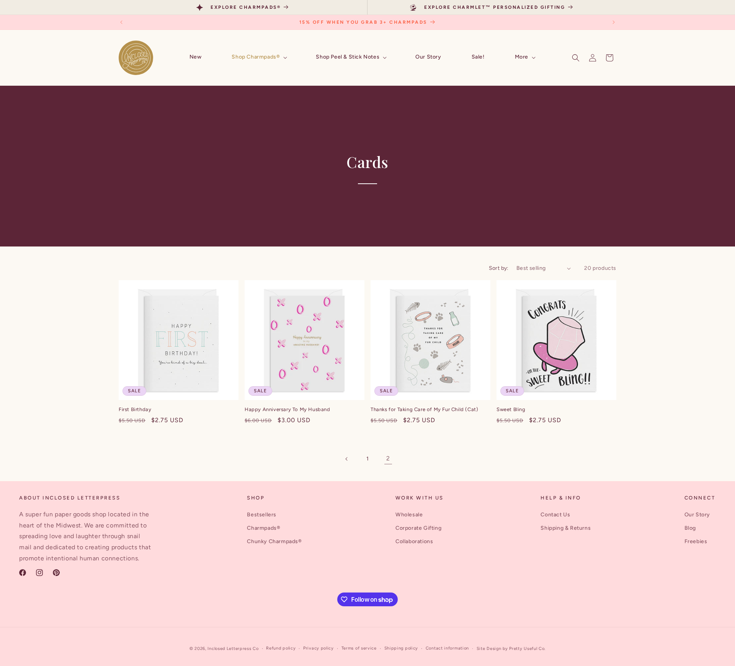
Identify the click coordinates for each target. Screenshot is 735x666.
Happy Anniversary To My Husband (287, 409)
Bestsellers (261, 514)
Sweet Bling (511, 409)
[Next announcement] (613, 22)
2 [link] (388, 458)
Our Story (697, 514)
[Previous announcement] (121, 22)
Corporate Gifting (418, 528)
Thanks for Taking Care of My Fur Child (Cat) (424, 409)
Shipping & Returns (566, 528)
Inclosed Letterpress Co (232, 648)
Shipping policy (401, 648)
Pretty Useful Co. (527, 648)
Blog (690, 528)
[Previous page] (346, 459)
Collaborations (414, 541)
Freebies (695, 541)
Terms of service (359, 648)
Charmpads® (263, 528)
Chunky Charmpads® (274, 541)
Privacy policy (318, 648)
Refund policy (281, 648)
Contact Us (555, 514)
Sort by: (499, 268)
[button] (258, 57)
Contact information (447, 648)
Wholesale (409, 514)
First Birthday (135, 409)
